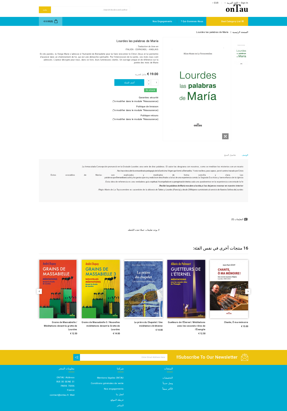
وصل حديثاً (168, 383)
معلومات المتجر (67, 368)
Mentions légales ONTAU (110, 377)
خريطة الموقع (117, 400)
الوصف (245, 155)
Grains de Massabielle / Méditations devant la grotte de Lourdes (60, 326)
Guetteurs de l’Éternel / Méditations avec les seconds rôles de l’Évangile (186, 326)
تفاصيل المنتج (230, 155)
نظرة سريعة (209, 332)
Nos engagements (162, 21)
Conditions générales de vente (107, 383)
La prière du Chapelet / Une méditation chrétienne (148, 324)
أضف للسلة (129, 82)
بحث (45, 10)
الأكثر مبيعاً (167, 389)
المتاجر (120, 405)
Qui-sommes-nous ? (192, 21)
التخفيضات (167, 377)
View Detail (73, 332)
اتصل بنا (120, 394)
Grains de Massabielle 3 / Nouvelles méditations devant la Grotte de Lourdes (101, 326)
